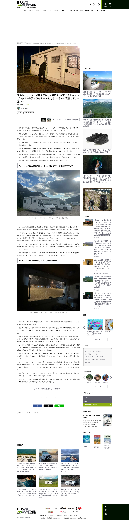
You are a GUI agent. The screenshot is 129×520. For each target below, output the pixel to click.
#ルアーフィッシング (91, 357)
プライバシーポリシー (70, 515)
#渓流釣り (99, 351)
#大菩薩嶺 (95, 359)
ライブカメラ (101, 10)
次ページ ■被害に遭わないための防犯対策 (47, 389)
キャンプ (31, 10)
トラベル (63, 10)
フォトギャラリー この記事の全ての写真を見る (65, 119)
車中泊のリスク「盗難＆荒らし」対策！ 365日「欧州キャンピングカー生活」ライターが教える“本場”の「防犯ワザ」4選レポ (46, 43)
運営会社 (59, 515)
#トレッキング (89, 351)
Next (111, 327)
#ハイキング (89, 354)
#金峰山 (102, 357)
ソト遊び (44, 10)
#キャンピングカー (29, 112)
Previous (84, 327)
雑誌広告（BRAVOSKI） (54, 518)
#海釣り (97, 354)
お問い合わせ (82, 518)
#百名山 (87, 362)
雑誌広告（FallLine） (70, 518)
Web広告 (42, 518)
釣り (38, 10)
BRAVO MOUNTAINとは (47, 515)
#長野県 (102, 359)
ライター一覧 (97, 386)
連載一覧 (97, 339)
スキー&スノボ (73, 10)
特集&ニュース (90, 10)
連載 (81, 10)
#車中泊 (20, 112)
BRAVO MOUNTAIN (22, 42)
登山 (25, 10)
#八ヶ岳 (87, 359)
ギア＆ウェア (54, 10)
